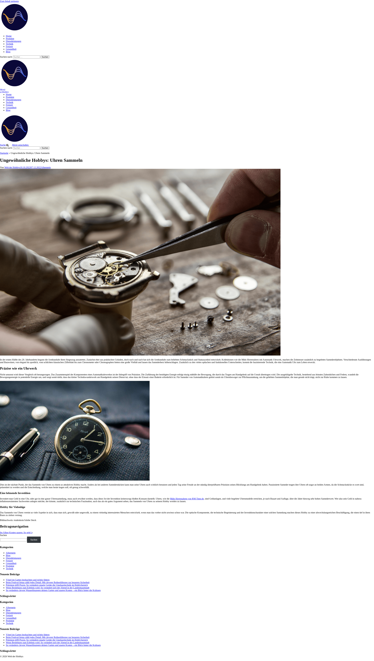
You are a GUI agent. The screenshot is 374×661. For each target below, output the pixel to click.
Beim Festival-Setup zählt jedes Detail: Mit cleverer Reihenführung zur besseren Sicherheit (47, 582)
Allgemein (46, 167)
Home (9, 36)
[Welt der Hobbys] (14, 31)
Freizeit (9, 46)
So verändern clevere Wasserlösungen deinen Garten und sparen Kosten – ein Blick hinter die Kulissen (53, 590)
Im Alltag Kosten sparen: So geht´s (16, 532)
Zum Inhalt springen (9, 1)
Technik (9, 44)
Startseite (4, 153)
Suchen (3, 535)
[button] (6, 145)
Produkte (10, 38)
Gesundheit (11, 49)
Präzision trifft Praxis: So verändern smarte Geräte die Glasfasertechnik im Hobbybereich (47, 585)
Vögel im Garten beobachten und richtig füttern (28, 580)
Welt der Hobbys (12, 167)
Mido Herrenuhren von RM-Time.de (187, 498)
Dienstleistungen (13, 41)
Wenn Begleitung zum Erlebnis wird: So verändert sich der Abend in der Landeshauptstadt (47, 587)
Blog (8, 51)
